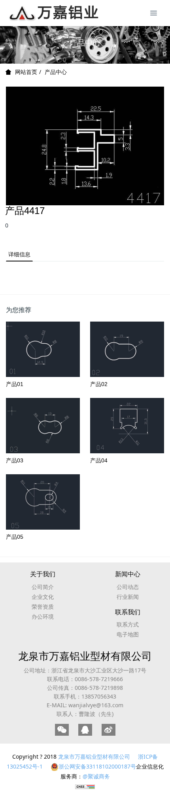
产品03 (14, 460)
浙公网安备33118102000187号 (97, 766)
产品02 (99, 384)
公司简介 (43, 587)
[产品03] (43, 425)
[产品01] (43, 349)
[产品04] (127, 425)
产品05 (14, 537)
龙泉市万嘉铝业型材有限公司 (85, 656)
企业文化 (43, 596)
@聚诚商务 (96, 776)
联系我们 (127, 612)
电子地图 (128, 634)
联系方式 (128, 624)
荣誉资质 (43, 606)
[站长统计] (85, 786)
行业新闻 (128, 596)
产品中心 (56, 72)
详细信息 (19, 254)
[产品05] (43, 502)
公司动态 (128, 587)
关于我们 (42, 574)
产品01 (14, 384)
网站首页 (26, 72)
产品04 (99, 460)
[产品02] (127, 349)
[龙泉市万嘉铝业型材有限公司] (41, 12)
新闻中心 (127, 574)
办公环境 (43, 616)
